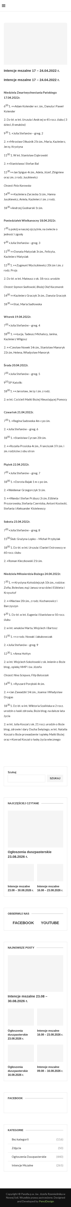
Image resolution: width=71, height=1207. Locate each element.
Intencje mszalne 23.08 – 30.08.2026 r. (21, 888)
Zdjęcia (37, 1148)
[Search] (67, 5)
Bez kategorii (37, 1139)
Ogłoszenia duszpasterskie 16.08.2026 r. (18, 1070)
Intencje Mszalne (37, 1165)
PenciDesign (46, 1201)
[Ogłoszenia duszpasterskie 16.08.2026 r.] (21, 1053)
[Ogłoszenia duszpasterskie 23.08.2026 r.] (35, 829)
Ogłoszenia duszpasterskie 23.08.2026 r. (29, 854)
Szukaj (12, 772)
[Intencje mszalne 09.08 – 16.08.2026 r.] (50, 1053)
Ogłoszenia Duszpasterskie (37, 1156)
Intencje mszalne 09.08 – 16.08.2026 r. (50, 1068)
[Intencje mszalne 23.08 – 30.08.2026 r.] (21, 872)
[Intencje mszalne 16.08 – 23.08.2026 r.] (50, 872)
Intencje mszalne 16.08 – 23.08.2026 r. (50, 888)
